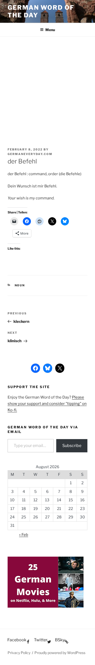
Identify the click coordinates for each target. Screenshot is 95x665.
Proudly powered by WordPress (59, 652)
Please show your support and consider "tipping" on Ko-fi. (47, 403)
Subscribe (71, 445)
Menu (50, 30)
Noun (20, 285)
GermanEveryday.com (30, 154)
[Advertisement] (47, 87)
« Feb (23, 534)
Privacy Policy (19, 652)
